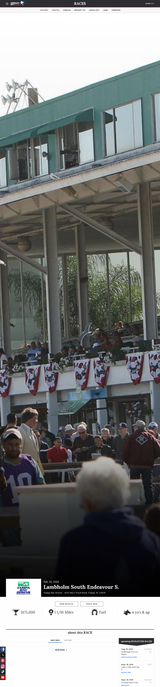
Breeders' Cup (79, 10)
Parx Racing (125, 685)
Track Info (91, 604)
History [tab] (68, 640)
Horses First (94, 10)
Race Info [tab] (55, 640)
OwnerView (116, 10)
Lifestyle (55, 10)
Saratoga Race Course (129, 657)
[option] (80, 305)
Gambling (67, 10)
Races (80, 3)
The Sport (44, 10)
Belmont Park (126, 672)
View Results (66, 604)
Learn (105, 10)
